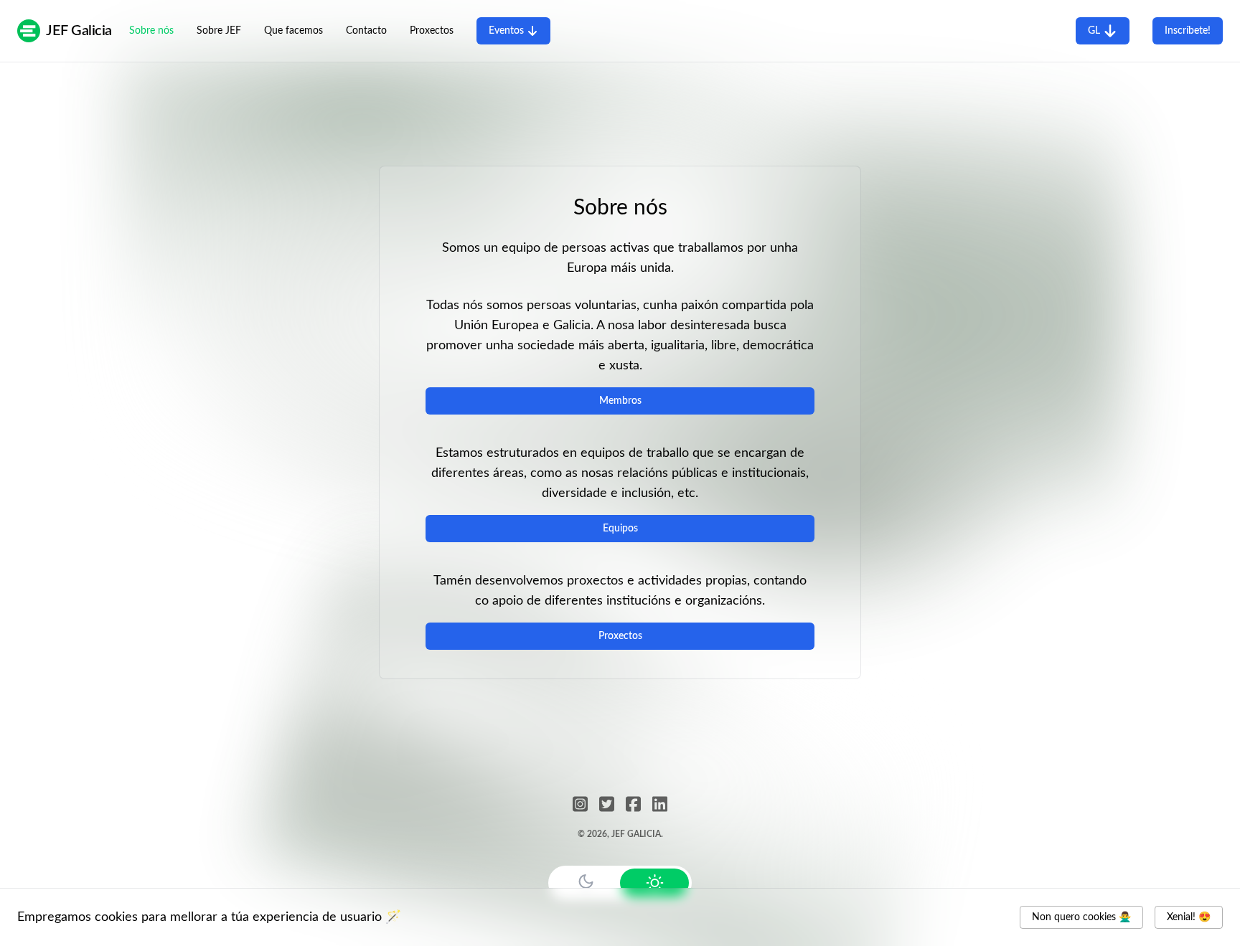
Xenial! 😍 (1189, 917)
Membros (620, 401)
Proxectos (620, 636)
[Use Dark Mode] (585, 881)
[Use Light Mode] (654, 883)
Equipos (620, 529)
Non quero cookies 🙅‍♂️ (1081, 917)
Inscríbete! (1188, 31)
